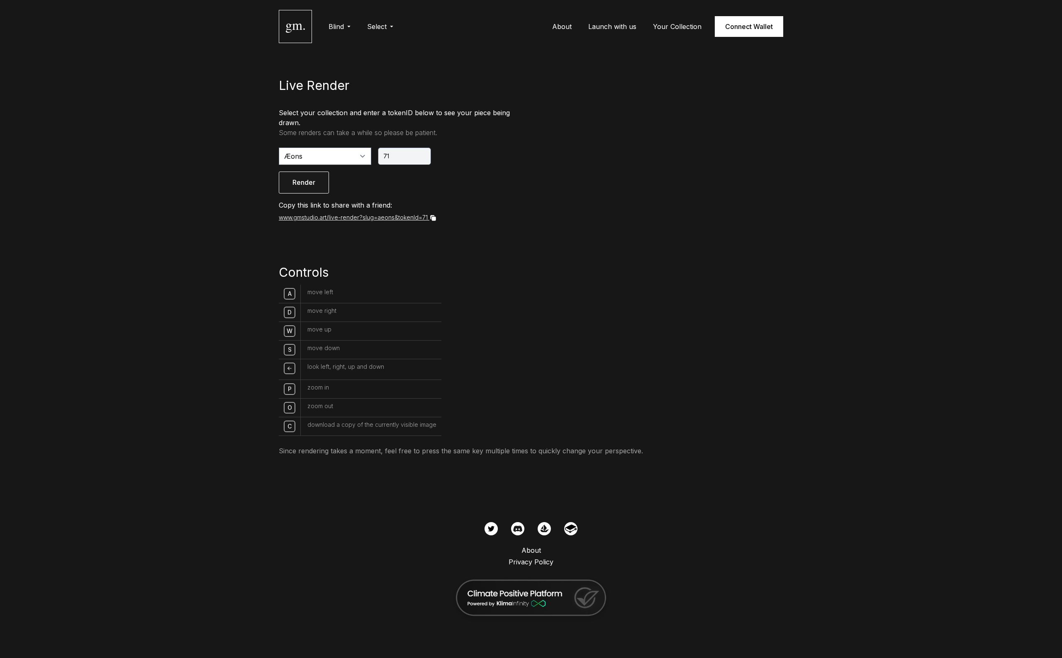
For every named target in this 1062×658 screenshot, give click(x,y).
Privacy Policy (531, 562)
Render (303, 182)
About (562, 26)
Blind (336, 26)
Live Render (314, 85)
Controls (304, 272)
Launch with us (612, 26)
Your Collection (677, 26)
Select (377, 26)
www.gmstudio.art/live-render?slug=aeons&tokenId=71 (353, 217)
